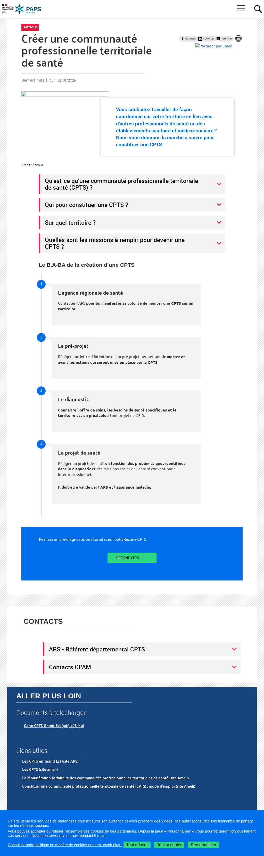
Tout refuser (137, 845)
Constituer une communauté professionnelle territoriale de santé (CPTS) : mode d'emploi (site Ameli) (108, 785)
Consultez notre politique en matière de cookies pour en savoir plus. (65, 845)
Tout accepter (169, 845)
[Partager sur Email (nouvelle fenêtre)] (213, 46)
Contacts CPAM (70, 667)
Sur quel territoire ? (70, 222)
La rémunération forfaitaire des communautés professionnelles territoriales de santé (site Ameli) (105, 777)
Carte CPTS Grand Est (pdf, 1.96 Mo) (54, 725)
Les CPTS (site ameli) (40, 769)
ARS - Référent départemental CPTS (97, 649)
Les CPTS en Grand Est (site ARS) (50, 760)
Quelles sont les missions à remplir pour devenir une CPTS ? (115, 243)
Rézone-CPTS (127, 557)
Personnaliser (203, 845)
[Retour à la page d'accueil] (28, 9)
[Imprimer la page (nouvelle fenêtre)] (238, 38)
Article (30, 27)
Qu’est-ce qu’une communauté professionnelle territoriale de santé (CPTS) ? (121, 183)
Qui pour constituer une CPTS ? (86, 204)
